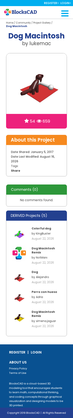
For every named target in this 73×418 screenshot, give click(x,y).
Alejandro (42, 277)
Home (9, 22)
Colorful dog (41, 228)
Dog (35, 272)
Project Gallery (42, 22)
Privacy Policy (18, 368)
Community (23, 22)
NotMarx (41, 257)
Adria (39, 297)
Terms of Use (17, 373)
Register (50, 3)
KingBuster (43, 233)
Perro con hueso (44, 292)
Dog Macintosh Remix (43, 250)
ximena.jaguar (46, 321)
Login (64, 3)
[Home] (22, 12)
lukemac (40, 43)
